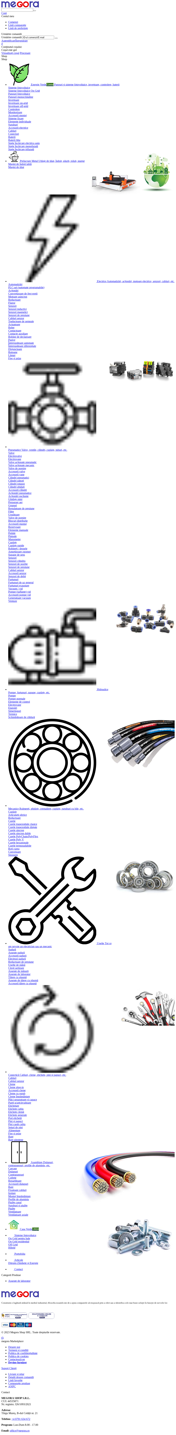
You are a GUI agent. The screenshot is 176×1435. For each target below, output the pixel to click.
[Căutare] (34, 10)
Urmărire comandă (11, 37)
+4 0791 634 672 (21, 1419)
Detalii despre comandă (21, 1377)
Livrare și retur (16, 1374)
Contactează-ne (16, 1359)
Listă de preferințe (18, 28)
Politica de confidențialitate (22, 1353)
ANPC (12, 1386)
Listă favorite (15, 1380)
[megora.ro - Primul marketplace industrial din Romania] (20, 1297)
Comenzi (13, 22)
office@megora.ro (20, 1430)
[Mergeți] (56, 38)
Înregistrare (21, 40)
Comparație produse (19, 1383)
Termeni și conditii (18, 1350)
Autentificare (8, 40)
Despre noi (14, 1347)
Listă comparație (17, 25)
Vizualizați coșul (10, 53)
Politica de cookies (18, 1356)
